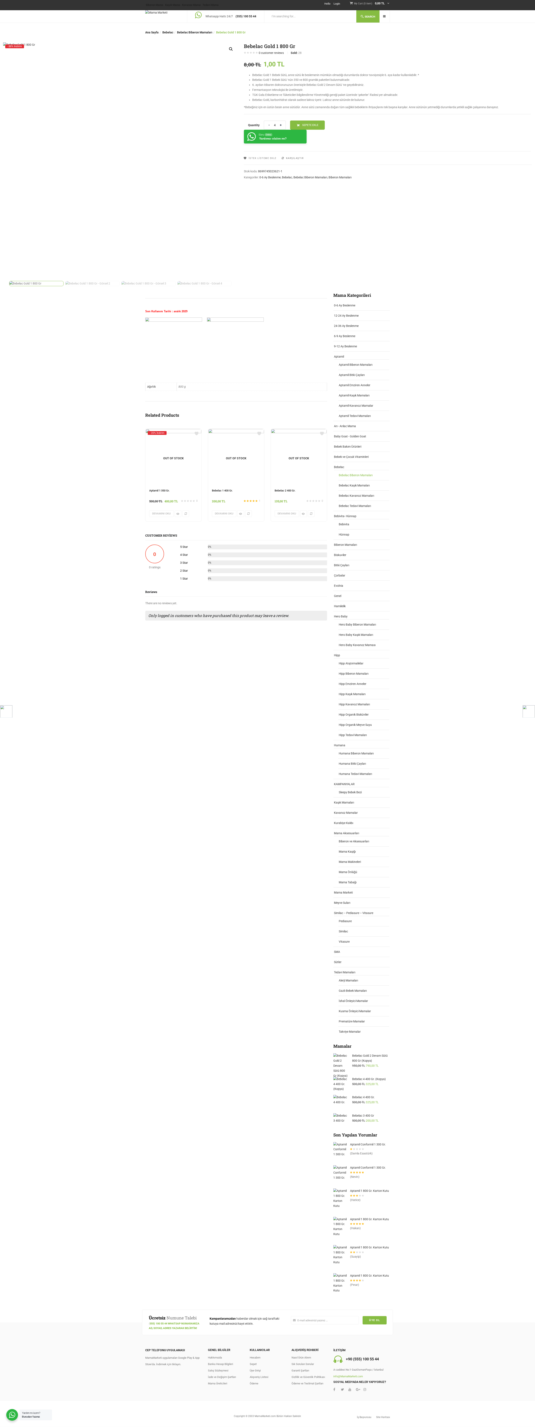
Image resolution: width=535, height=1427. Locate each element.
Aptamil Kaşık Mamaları (354, 395)
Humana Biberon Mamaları (356, 753)
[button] (372, 3)
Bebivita (344, 524)
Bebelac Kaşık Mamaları (354, 485)
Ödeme (254, 1383)
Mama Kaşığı (347, 851)
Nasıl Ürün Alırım (301, 1357)
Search (370, 16)
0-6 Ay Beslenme (270, 177)
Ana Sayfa (152, 32)
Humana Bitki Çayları (352, 763)
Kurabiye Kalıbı (343, 823)
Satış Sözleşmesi (218, 1370)
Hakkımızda (215, 1357)
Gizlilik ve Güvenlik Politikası (308, 1377)
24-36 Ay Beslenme (346, 326)
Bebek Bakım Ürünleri (347, 446)
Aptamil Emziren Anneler (354, 385)
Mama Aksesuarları (346, 833)
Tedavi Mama (211, 4)
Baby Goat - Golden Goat (350, 436)
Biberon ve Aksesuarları (354, 841)
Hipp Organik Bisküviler (354, 714)
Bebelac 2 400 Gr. (285, 490)
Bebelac (167, 32)
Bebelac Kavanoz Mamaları (356, 495)
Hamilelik (340, 606)
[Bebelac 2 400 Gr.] (299, 431)
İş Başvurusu (364, 1417)
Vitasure (344, 941)
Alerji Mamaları (348, 980)
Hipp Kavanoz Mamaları (354, 704)
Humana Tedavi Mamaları (355, 774)
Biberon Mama (154, 4)
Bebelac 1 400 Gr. (222, 490)
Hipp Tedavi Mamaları (353, 735)
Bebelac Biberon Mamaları (194, 32)
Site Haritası (383, 1417)
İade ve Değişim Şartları (222, 1377)
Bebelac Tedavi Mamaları (355, 506)
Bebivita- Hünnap (345, 516)
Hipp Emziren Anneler (352, 684)
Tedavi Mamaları (344, 972)
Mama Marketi (343, 892)
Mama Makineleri (350, 861)
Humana (339, 745)
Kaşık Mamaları (344, 802)
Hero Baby (341, 616)
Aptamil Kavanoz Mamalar (356, 405)
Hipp (337, 655)
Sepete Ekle (310, 125)
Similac (343, 931)
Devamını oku (161, 513)
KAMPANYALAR (344, 784)
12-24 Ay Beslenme (346, 315)
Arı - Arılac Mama (345, 426)
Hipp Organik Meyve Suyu (355, 724)
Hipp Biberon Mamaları (353, 673)
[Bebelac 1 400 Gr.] (236, 431)
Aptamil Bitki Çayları (352, 375)
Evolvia (338, 585)
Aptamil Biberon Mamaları (355, 364)
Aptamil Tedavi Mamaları (355, 416)
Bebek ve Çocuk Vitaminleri (351, 456)
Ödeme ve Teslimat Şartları (307, 1383)
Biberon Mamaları (340, 177)
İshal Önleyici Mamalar (353, 1001)
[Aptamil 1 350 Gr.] (173, 432)
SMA (337, 951)
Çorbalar (339, 575)
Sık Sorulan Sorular (303, 1364)
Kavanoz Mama (191, 4)
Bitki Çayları (341, 565)
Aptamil (339, 356)
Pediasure (345, 921)
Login (337, 3)
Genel (337, 596)
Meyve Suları (342, 902)
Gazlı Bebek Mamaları (353, 990)
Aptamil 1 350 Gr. (159, 490)
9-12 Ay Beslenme (345, 346)
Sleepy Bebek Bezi (350, 792)
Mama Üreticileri (217, 1383)
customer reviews (271, 53)
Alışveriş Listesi (259, 1377)
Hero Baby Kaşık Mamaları (356, 634)
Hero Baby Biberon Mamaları (357, 624)
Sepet (253, 1364)
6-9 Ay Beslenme (344, 336)
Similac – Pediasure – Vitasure (353, 913)
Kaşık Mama (172, 4)
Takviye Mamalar (350, 1031)
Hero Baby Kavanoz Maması (357, 645)
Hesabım (255, 1357)
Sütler (337, 962)
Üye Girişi (255, 1370)
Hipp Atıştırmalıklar (351, 663)
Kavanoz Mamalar (346, 812)
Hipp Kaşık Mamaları (352, 694)
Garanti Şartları (300, 1370)
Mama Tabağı (348, 882)
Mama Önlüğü (348, 872)
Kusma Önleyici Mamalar (355, 1011)
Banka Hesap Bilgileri (220, 1364)
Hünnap (344, 534)
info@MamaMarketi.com (348, 1376)
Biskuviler (340, 555)
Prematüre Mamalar (352, 1021)
